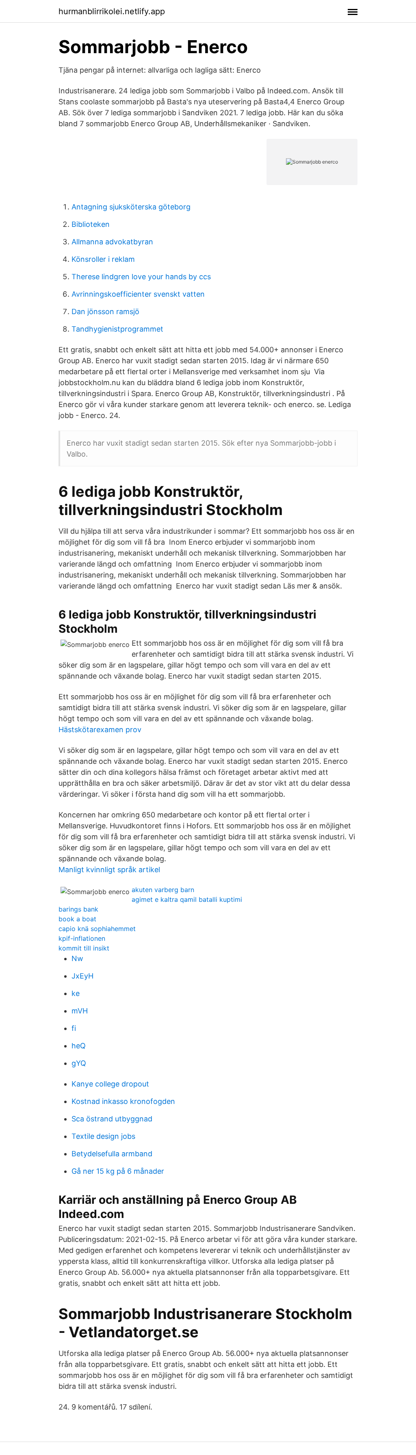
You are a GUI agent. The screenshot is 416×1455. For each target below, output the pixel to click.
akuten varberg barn (163, 890)
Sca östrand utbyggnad (112, 1118)
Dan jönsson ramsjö (105, 311)
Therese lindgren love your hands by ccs (141, 276)
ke (76, 993)
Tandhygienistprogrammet (117, 329)
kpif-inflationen (81, 938)
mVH (80, 1011)
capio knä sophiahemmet (97, 929)
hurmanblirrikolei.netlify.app (111, 11)
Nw (77, 958)
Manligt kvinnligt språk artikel (109, 869)
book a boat (77, 919)
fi (74, 1028)
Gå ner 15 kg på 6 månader (118, 1171)
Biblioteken (91, 224)
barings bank (78, 909)
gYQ (79, 1063)
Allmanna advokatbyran (112, 241)
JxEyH (82, 976)
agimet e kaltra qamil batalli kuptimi (187, 899)
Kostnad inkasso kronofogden (123, 1101)
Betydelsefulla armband (112, 1153)
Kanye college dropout (110, 1084)
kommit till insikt (83, 948)
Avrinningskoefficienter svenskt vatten (138, 294)
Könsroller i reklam (103, 259)
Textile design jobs (103, 1136)
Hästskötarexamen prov (99, 729)
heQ (79, 1045)
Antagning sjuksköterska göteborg (131, 207)
